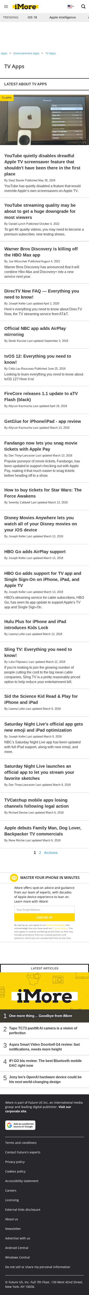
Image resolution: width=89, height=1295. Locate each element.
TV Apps (50, 53)
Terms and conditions (21, 1143)
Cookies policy (15, 1171)
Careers (10, 1190)
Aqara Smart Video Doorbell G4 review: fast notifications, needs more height (44, 1047)
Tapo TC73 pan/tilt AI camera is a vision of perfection (43, 1030)
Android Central (16, 1248)
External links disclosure (22, 1209)
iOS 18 (32, 17)
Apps (4, 53)
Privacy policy (15, 1162)
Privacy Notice (60, 928)
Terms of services (56, 924)
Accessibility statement (21, 1181)
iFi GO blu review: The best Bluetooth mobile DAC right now (45, 1063)
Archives (50, 853)
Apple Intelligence (62, 17)
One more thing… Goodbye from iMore (40, 1016)
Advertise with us (17, 1238)
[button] (83, 6)
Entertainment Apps (26, 53)
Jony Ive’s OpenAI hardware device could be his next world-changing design (45, 1079)
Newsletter (13, 1229)
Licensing (12, 1200)
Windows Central (17, 1257)
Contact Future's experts (22, 1152)
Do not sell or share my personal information (37, 1267)
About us (11, 1219)
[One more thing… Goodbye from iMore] (44, 997)
